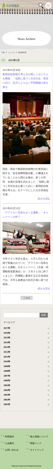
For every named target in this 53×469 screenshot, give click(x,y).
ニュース (11, 53)
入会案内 (9, 443)
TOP (3, 53)
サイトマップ (37, 450)
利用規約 (9, 436)
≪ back (26, 298)
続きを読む (44, 198)
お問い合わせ (12, 450)
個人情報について (39, 436)
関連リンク (35, 443)
